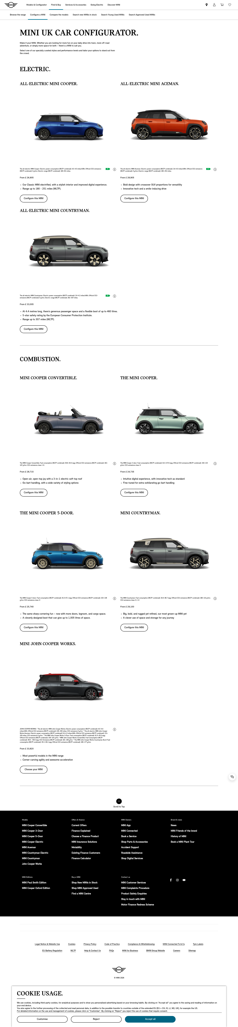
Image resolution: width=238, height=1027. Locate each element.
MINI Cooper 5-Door (32, 836)
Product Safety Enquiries (134, 894)
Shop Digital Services (132, 858)
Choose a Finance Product (85, 836)
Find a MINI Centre (81, 894)
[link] (206, 5)
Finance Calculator (81, 858)
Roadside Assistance (131, 853)
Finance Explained (81, 831)
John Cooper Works (32, 864)
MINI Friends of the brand (184, 831)
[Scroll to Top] (119, 801)
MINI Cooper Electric (32, 842)
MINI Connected (129, 831)
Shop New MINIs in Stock (84, 883)
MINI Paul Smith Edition (34, 883)
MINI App (126, 825)
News (173, 825)
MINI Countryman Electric (35, 853)
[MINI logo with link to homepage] (119, 970)
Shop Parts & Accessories (134, 842)
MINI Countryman (31, 858)
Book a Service (128, 836)
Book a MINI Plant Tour (182, 842)
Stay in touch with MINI (133, 899)
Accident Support (130, 847)
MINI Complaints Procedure (135, 888)
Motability (77, 847)
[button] (214, 5)
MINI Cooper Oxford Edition (36, 888)
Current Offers (79, 825)
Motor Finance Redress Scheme (137, 905)
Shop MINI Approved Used (85, 888)
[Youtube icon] (184, 880)
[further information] (114, 169)
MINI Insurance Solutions (84, 842)
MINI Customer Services (133, 883)
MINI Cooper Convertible (34, 825)
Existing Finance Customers (86, 853)
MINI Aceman (29, 847)
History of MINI (178, 836)
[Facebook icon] (171, 880)
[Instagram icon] (177, 880)
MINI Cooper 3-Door (32, 831)
